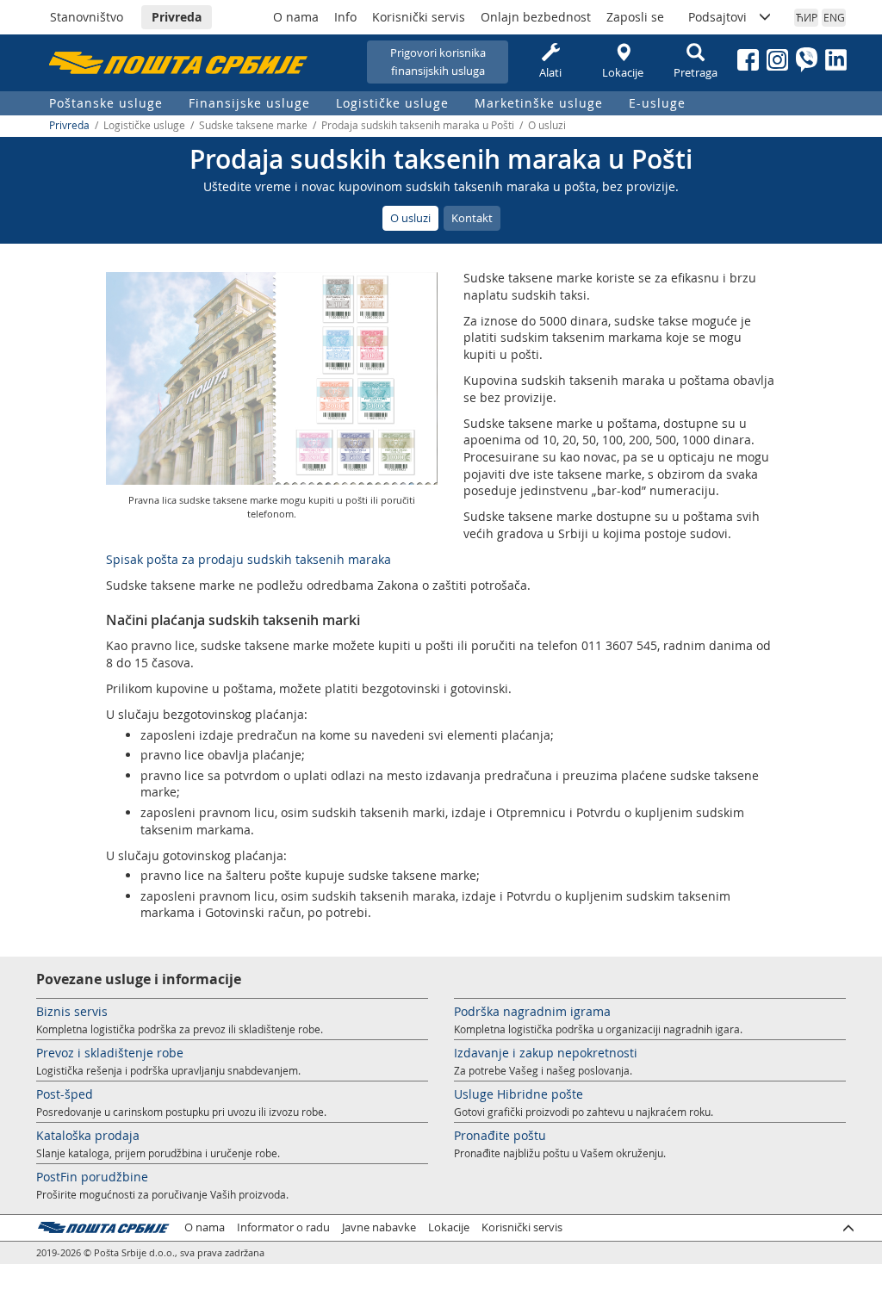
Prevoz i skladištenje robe (109, 1052)
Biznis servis (72, 1011)
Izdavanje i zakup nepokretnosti (545, 1052)
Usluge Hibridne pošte (518, 1094)
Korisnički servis (418, 17)
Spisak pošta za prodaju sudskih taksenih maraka (248, 559)
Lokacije (622, 72)
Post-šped (64, 1094)
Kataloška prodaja (88, 1135)
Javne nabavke (379, 1227)
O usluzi (410, 218)
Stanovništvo (86, 17)
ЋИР (806, 17)
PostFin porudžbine (92, 1176)
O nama (296, 17)
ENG (834, 17)
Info (345, 17)
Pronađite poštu (500, 1135)
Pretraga (695, 72)
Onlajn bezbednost (536, 17)
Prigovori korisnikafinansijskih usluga (438, 61)
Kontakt (472, 218)
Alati (550, 72)
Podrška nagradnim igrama (532, 1011)
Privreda (177, 17)
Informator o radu (283, 1227)
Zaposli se (635, 17)
